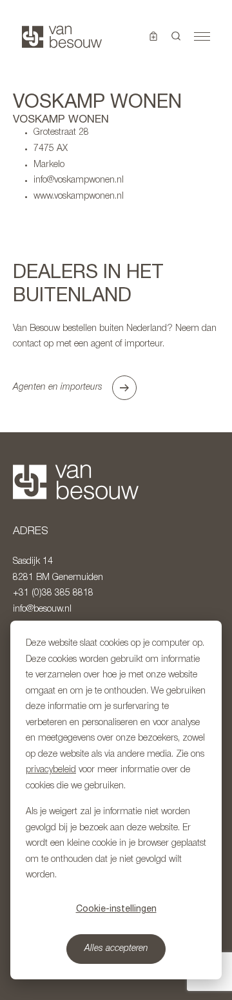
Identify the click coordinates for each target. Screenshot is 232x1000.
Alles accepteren (116, 949)
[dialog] (116, 800)
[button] (176, 37)
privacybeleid (51, 770)
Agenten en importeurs (57, 387)
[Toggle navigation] (202, 37)
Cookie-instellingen (116, 908)
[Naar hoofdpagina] (62, 36)
